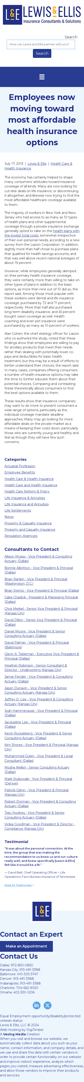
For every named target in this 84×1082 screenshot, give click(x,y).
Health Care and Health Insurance (30, 485)
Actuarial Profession (19, 466)
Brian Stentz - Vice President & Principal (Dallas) (41, 591)
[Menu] (41, 77)
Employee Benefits (19, 472)
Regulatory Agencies (20, 536)
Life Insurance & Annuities (24, 498)
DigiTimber (35, 1030)
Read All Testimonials (18, 885)
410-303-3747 (27, 974)
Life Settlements (17, 510)
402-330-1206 (23, 992)
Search (71, 37)
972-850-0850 (22, 965)
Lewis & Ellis (37, 164)
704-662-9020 (27, 988)
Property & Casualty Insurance (28, 523)
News (8, 517)
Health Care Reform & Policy (27, 491)
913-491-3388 (29, 970)
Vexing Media (14, 1034)
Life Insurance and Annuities (26, 504)
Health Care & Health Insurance (29, 479)
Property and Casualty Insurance (29, 530)
